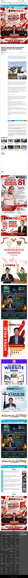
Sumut (6, 569)
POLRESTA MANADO (17, 563)
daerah (1, 540)
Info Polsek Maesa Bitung (7, 550)
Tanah (11, 569)
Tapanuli (9, 118)
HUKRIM (15, 543)
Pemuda (2, 560)
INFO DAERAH (11, 545)
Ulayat (11, 571)
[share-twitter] (21, 52)
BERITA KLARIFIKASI (9, 2)
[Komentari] (25, 120)
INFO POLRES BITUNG (7, 548)
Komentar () (25, 52)
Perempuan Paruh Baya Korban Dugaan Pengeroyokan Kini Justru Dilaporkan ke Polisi (11, 489)
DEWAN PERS (20, 2)
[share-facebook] (19, 52)
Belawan (2, 537)
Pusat (6, 566)
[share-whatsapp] (22, 52)
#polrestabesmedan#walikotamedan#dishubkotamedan (17, 534)
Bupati (17, 2)
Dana (24, 2)
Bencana (6, 537)
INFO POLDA (11, 546)
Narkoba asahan (17, 557)
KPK (5, 554)
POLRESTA (11, 563)
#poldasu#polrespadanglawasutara (3, 534)
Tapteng (2, 571)
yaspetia (2, 572)
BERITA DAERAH (4, 2)
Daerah (6, 540)
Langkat (16, 554)
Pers (5, 560)
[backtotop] (14, 531)
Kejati (15, 551)
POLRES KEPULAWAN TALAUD (3, 563)
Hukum (1, 545)
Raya (10, 566)
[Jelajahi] (27, 1)
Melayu (6, 557)
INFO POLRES (2, 548)
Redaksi (16, 566)
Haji (5, 543)
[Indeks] (22, 1)
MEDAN (1, 557)
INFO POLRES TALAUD (12, 548)
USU (15, 571)
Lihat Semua (14, 173)
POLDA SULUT (16, 560)
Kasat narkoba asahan (12, 551)
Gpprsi (1, 543)
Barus (14, 2)
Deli (15, 540)
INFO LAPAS (6, 546)
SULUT (1, 569)
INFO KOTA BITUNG (17, 545)
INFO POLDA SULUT (17, 546)
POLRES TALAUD (7, 563)
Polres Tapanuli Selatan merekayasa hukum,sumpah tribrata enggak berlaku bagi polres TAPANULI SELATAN (12, 476)
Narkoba (11, 557)
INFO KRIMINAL (2, 546)
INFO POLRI (16, 548)
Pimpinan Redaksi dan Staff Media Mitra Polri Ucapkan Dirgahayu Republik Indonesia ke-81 (11, 471)
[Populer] (23, 1)
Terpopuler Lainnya (14, 492)
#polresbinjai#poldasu (7, 534)
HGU (10, 543)
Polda (10, 560)
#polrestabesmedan (12, 534)
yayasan (6, 572)
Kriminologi (11, 554)
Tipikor (6, 571)
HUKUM (6, 545)
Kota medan (2, 554)
